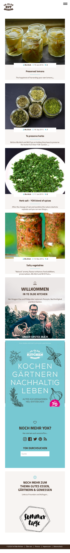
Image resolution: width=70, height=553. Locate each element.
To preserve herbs (35, 136)
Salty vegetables (35, 265)
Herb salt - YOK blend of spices (35, 200)
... (53, 77)
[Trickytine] (35, 519)
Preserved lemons (35, 71)
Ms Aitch (28, 65)
